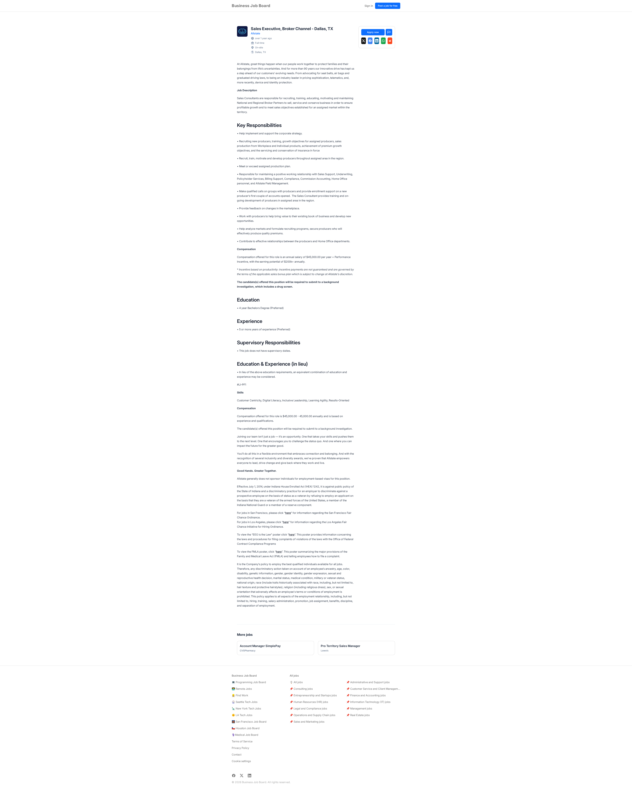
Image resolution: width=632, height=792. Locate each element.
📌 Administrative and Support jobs (368, 682)
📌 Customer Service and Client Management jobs (373, 688)
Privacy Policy (240, 748)
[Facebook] (370, 40)
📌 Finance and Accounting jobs (366, 695)
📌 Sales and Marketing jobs (307, 721)
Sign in (369, 5)
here (288, 512)
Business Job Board (251, 5)
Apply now (373, 32)
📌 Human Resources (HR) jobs (309, 702)
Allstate (255, 33)
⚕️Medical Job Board (245, 734)
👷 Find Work (240, 695)
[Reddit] (390, 40)
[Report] (389, 32)
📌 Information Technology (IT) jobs (368, 702)
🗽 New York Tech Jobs (246, 708)
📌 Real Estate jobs (358, 715)
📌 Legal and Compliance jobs (308, 708)
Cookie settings (241, 761)
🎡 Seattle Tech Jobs (244, 702)
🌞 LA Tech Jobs (242, 715)
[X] (363, 40)
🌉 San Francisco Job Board (249, 721)
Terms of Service (242, 741)
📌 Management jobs (359, 708)
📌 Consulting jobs (301, 688)
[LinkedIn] (376, 40)
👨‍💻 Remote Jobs (242, 688)
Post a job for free (387, 5)
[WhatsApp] (383, 40)
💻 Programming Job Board (249, 682)
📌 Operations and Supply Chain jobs (312, 715)
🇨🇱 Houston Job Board (246, 728)
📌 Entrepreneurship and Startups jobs (313, 695)
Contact (236, 754)
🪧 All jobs (296, 682)
